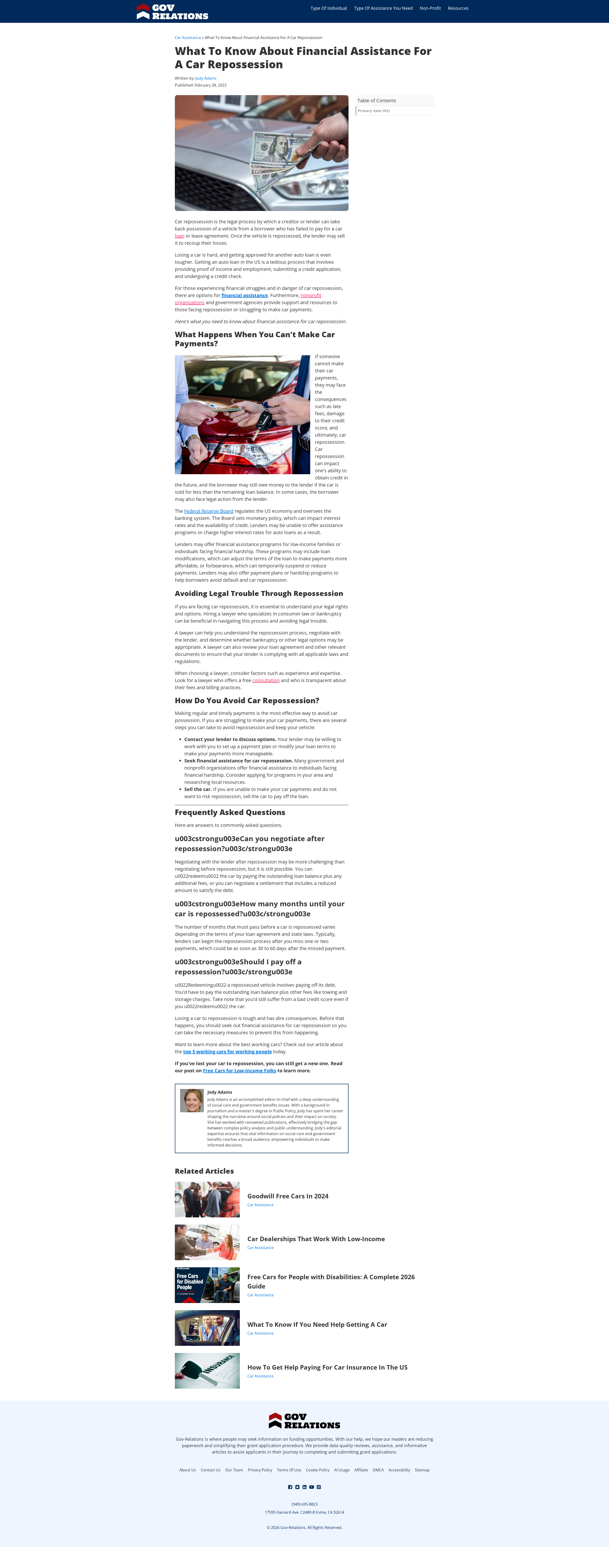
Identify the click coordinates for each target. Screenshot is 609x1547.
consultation (266, 680)
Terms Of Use (289, 1470)
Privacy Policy (260, 1470)
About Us (187, 1470)
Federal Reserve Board (208, 511)
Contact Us (211, 1470)
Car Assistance (188, 37)
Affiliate (361, 1470)
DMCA (378, 1470)
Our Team (234, 1470)
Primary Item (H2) (374, 110)
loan (179, 236)
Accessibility (399, 1470)
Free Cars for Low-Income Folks (239, 1070)
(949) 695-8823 (305, 1504)
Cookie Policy (317, 1470)
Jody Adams (206, 78)
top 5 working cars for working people (227, 1051)
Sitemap (422, 1470)
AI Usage (342, 1470)
